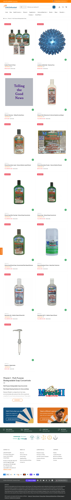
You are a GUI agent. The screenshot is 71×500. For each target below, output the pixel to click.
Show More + (17, 400)
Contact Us (22, 462)
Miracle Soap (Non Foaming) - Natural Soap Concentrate (17, 215)
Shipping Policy (23, 458)
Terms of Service (23, 454)
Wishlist (55, 452)
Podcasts (38, 460)
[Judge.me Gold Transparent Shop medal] (44, 437)
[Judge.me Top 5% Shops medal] (55, 437)
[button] (66, 7)
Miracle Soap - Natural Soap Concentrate (46, 215)
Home (6, 18)
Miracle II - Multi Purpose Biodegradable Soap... (17, 18)
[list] (35, 430)
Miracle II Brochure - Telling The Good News (14, 115)
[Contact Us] (63, 7)
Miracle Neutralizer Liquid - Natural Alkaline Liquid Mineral (18, 165)
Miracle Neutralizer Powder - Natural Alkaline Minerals (49, 165)
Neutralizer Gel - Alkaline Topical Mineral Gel (14, 315)
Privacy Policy (23, 456)
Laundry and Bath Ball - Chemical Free (45, 65)
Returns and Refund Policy (25, 460)
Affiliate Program (60, 496)
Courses (55, 460)
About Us (22, 452)
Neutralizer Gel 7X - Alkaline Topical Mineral (47, 315)
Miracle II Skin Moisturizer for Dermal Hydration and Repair (50, 115)
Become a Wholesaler (57, 458)
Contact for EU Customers (15, 497)
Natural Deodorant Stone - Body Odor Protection (48, 265)
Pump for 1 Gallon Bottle (10, 365)
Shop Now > (15, 1)
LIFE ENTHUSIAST (9, 480)
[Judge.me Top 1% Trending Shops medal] (49, 437)
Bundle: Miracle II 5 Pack (10, 65)
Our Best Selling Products (13, 419)
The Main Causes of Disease (42, 456)
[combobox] (41, 7)
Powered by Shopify (16, 480)
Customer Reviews (41, 458)
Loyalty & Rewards (57, 454)
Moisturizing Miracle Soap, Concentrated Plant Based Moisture (19, 265)
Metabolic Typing (40, 452)
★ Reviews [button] (1, 251)
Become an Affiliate (57, 456)
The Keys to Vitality (41, 454)
